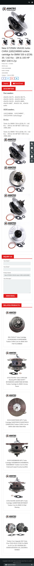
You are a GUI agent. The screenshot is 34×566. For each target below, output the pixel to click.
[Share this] (4, 78)
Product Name (7, 272)
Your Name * (6, 261)
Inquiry (6, 83)
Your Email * (6, 267)
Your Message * (7, 278)
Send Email (19, 83)
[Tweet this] (8, 78)
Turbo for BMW (10, 75)
